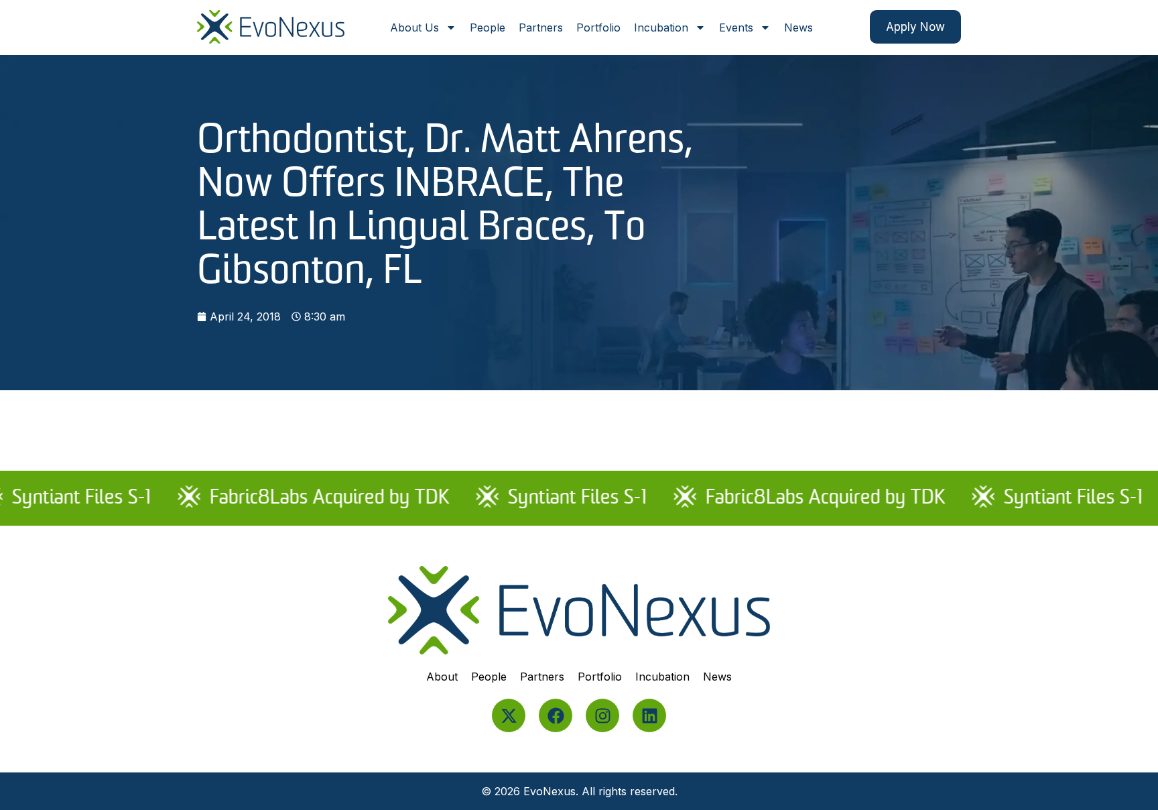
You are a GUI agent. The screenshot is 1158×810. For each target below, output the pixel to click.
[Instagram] (602, 715)
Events (736, 27)
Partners (541, 27)
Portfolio (598, 27)
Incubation (661, 27)
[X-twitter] (508, 715)
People (487, 27)
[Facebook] (555, 715)
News (798, 27)
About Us (414, 27)
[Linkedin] (649, 715)
